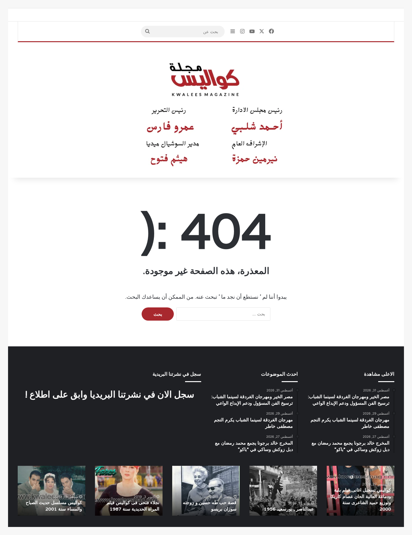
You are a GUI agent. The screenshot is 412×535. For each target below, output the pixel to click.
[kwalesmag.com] (206, 110)
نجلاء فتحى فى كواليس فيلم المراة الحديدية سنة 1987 (133, 506)
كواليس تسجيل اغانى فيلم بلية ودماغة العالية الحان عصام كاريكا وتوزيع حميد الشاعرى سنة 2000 (360, 499)
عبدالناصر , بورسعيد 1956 (289, 509)
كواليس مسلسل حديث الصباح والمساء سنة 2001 (54, 506)
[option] (360, 491)
